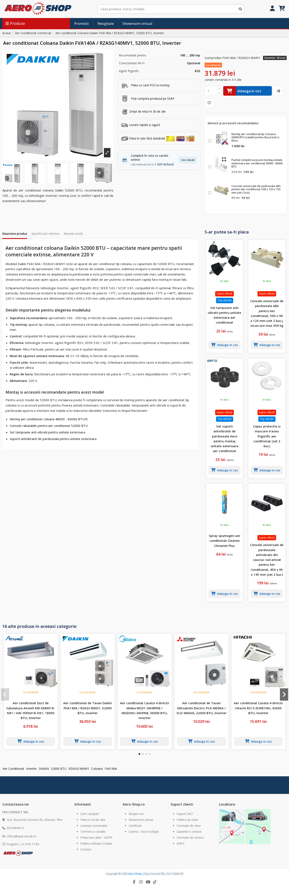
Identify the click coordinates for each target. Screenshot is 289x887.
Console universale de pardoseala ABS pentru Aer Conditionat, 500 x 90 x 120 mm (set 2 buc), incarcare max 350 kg (266, 313)
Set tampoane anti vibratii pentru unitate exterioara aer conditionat (224, 315)
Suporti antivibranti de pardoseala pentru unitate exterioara (53, 439)
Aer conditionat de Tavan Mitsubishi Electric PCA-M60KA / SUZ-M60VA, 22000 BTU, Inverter (201, 708)
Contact (85, 849)
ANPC (181, 843)
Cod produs (213, 58)
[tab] (73, 234)
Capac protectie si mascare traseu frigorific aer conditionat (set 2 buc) (267, 436)
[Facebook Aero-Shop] (134, 882)
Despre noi (136, 814)
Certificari (135, 826)
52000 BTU (58, 769)
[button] (139, 754)
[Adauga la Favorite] (209, 103)
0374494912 (15, 828)
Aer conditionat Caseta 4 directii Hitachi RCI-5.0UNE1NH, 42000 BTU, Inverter (258, 708)
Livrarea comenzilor (93, 826)
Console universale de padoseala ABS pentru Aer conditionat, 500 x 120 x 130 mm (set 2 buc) (256, 189)
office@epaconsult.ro (21, 836)
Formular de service (190, 837)
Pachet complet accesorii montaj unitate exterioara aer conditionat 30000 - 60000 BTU (257, 163)
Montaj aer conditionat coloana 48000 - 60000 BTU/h (49, 419)
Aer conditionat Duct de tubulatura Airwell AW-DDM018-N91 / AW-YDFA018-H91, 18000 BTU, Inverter (31, 710)
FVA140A (111, 769)
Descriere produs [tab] (14, 234)
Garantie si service (189, 832)
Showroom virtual (141, 820)
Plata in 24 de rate (92, 820)
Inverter (31, 769)
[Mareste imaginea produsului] (57, 104)
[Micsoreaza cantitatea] (219, 93)
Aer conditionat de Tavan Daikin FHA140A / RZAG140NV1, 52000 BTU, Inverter (87, 708)
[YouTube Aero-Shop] (147, 882)
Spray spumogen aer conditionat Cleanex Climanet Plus (224, 541)
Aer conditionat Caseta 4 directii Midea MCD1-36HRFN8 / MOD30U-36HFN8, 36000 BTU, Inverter (144, 710)
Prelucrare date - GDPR (96, 837)
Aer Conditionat (13, 769)
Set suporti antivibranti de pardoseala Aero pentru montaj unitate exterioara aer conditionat (224, 438)
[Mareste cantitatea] (219, 88)
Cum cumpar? (89, 814)
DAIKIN (44, 769)
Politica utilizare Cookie (96, 843)
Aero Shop (135, 874)
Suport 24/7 (185, 814)
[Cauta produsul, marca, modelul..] (240, 9)
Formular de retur (189, 826)
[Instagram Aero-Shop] (141, 882)
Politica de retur (187, 820)
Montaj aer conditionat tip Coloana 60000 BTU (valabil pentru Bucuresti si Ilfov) (255, 137)
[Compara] (278, 91)
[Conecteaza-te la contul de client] (272, 9)
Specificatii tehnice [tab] (45, 234)
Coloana (97, 769)
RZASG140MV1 (79, 769)
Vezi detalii (188, 160)
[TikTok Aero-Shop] (154, 882)
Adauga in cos (249, 91)
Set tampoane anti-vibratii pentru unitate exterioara (47, 432)
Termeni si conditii (92, 832)
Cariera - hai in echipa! (144, 832)
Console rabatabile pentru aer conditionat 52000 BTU (49, 425)
